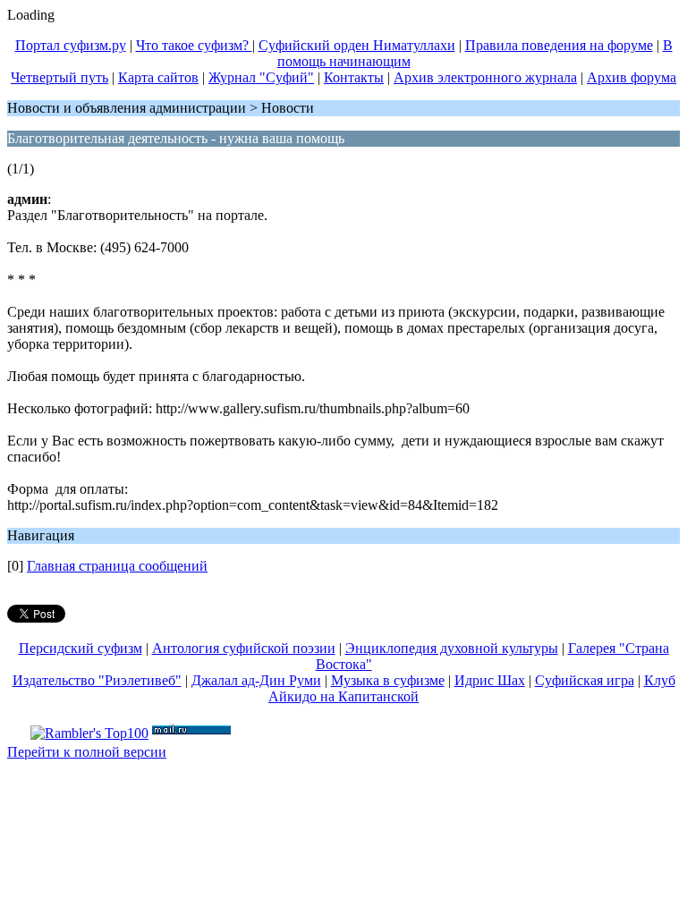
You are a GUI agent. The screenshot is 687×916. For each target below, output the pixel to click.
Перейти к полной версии (86, 751)
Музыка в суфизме (388, 680)
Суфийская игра (584, 680)
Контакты (354, 77)
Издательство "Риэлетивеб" (97, 680)
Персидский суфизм (80, 648)
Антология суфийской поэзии (243, 648)
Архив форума (631, 77)
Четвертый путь (59, 77)
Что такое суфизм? (194, 45)
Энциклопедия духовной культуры (451, 648)
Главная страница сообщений (117, 565)
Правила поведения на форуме (559, 45)
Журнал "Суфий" (261, 77)
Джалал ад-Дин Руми (256, 680)
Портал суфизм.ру (70, 45)
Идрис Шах (489, 680)
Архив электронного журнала (485, 77)
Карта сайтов (158, 77)
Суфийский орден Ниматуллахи (357, 45)
